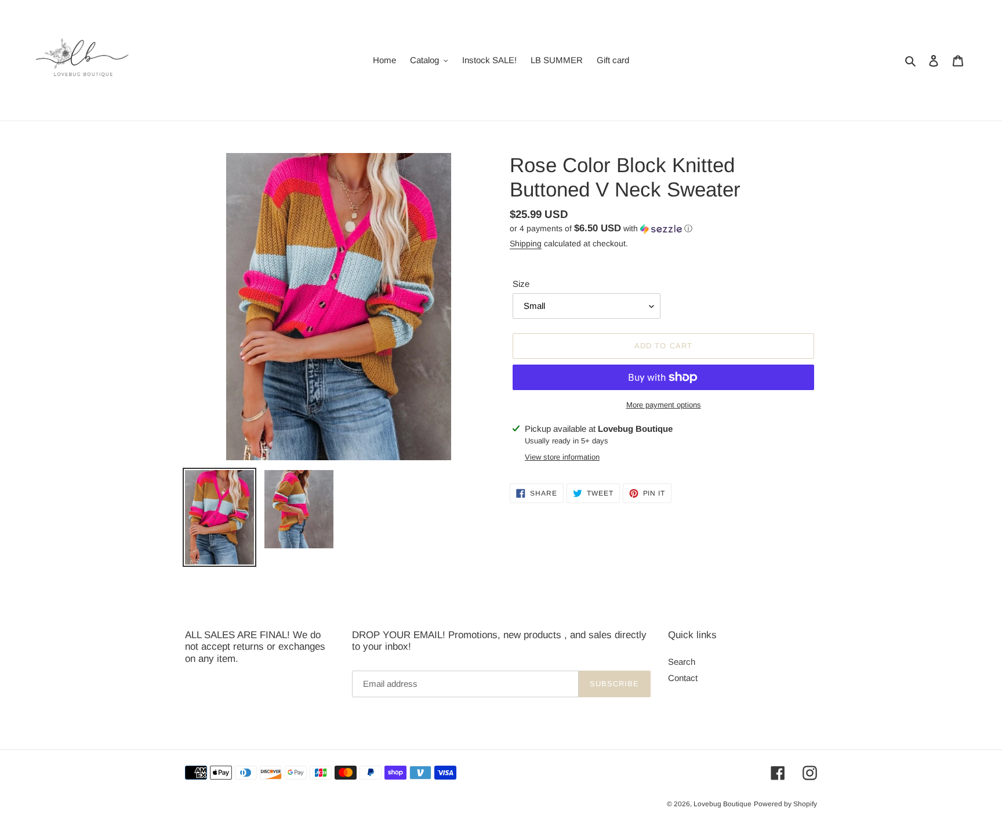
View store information (562, 457)
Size (521, 284)
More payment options (663, 405)
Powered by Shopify (785, 804)
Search (681, 662)
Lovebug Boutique (723, 804)
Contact (683, 678)
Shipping (526, 243)
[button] (601, 228)
